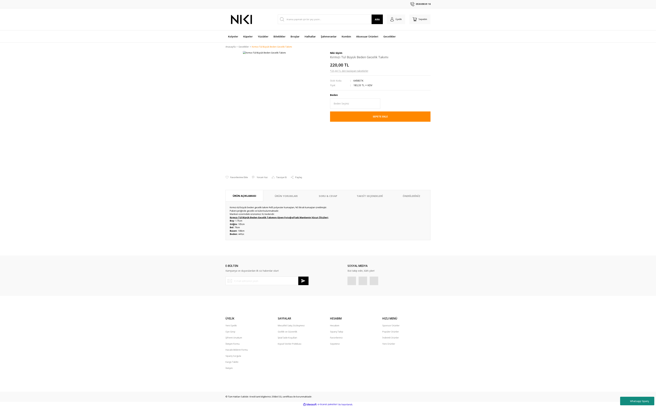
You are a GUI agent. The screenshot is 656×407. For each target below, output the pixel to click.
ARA (377, 19)
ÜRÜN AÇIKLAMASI (244, 195)
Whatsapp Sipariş (639, 401)
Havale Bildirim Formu (237, 349)
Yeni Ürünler (388, 343)
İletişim (229, 368)
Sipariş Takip (336, 331)
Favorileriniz (336, 337)
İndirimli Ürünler (390, 337)
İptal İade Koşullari (287, 337)
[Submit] (303, 281)
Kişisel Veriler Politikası (289, 343)
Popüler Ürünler (390, 331)
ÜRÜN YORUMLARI (286, 196)
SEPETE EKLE (380, 116)
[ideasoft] (310, 404)
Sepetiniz (335, 343)
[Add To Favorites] (237, 177)
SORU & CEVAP (328, 196)
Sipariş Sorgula (233, 355)
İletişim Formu (233, 343)
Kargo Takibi (232, 361)
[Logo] (242, 19)
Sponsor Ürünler (391, 325)
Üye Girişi (230, 331)
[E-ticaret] (328, 404)
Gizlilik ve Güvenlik (287, 331)
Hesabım (334, 325)
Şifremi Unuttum (234, 337)
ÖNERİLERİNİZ (411, 196)
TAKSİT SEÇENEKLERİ (370, 196)
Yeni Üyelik (231, 325)
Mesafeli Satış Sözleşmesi (291, 325)
